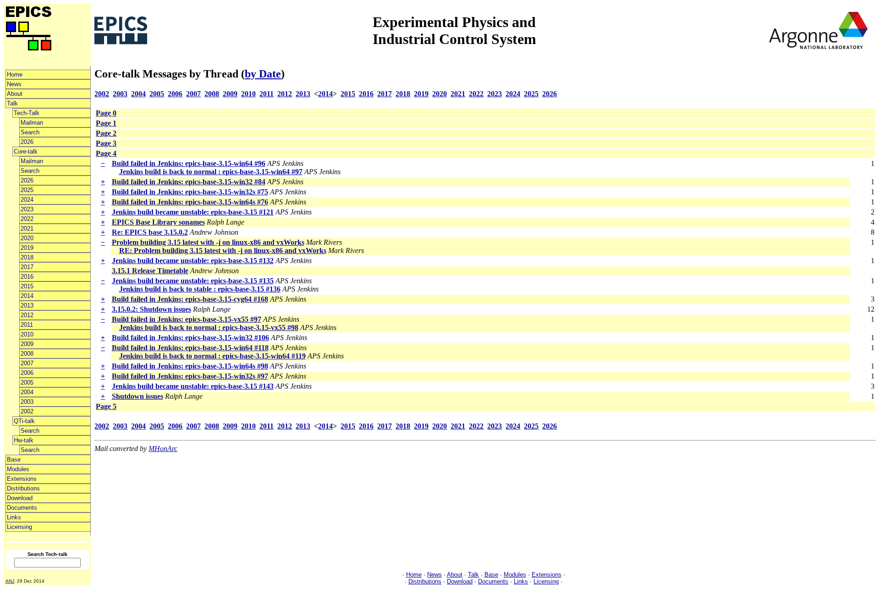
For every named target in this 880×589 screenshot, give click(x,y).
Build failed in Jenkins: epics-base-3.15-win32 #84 (188, 182)
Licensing (19, 526)
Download (20, 498)
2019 (27, 247)
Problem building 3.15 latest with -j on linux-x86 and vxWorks (208, 242)
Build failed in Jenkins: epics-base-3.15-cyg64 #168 (190, 299)
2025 (27, 190)
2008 (27, 353)
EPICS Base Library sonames (158, 222)
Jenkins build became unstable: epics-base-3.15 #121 (193, 212)
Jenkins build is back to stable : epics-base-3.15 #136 (199, 289)
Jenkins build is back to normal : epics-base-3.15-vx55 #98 (208, 327)
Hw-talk (23, 440)
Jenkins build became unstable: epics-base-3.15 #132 (193, 260)
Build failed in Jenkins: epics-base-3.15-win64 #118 (190, 348)
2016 (27, 276)
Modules (18, 469)
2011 (27, 324)
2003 (27, 401)
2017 (27, 267)
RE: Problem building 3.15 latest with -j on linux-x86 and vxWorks (222, 250)
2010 (27, 334)
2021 (27, 228)
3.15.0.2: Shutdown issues (151, 309)
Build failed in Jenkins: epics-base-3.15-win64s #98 (190, 366)
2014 (27, 295)
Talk (12, 103)
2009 (27, 344)
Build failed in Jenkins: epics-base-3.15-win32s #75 (190, 192)
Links (14, 517)
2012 (27, 315)
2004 (27, 392)
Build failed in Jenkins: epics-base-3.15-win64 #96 (188, 163)
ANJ (10, 580)
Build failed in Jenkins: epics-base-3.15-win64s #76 (190, 202)
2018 (27, 257)
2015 (27, 286)
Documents (22, 507)
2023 (27, 209)
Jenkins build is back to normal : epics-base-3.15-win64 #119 (212, 356)
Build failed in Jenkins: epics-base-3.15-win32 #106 (190, 337)
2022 (27, 218)
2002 (27, 411)
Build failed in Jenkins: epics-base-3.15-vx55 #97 (186, 319)
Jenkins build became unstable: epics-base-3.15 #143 (193, 386)
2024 (27, 199)
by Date (263, 74)
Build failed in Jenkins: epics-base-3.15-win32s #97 (190, 376)
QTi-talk (24, 421)
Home (14, 74)
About (14, 93)
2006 (27, 372)
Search (30, 132)
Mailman (32, 122)
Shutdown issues (137, 396)
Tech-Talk (26, 113)
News (14, 84)
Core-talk (26, 151)
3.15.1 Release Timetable (150, 271)
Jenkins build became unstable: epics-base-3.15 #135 (193, 281)
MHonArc (162, 448)
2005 (27, 382)
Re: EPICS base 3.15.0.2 (150, 232)
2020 (27, 238)
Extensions (22, 478)
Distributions (23, 488)
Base (14, 459)
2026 (27, 141)
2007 (27, 363)
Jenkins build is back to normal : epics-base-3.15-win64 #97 (210, 172)
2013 (27, 305)
